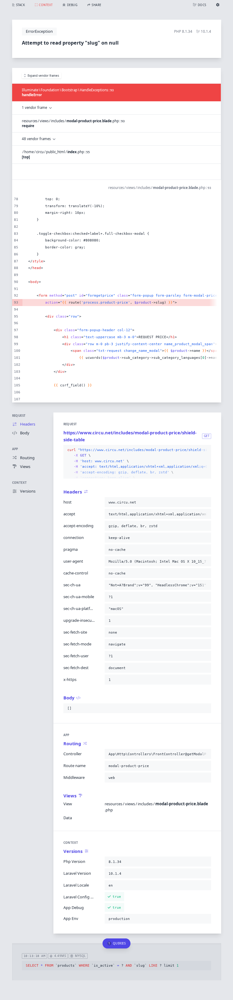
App (15, 449)
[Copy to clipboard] (205, 450)
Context (19, 483)
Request (19, 416)
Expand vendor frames (43, 76)
